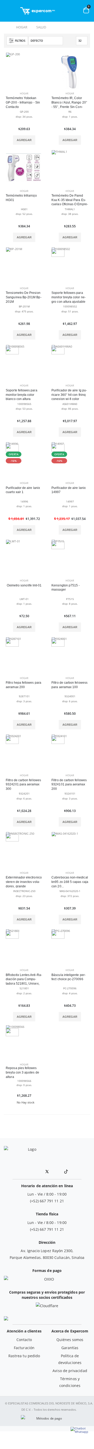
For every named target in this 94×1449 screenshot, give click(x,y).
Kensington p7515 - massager (65, 588)
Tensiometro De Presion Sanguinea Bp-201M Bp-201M (23, 297)
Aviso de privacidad (69, 1370)
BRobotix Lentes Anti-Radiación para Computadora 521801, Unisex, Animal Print (24, 981)
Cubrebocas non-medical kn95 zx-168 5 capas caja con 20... (69, 882)
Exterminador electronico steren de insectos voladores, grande (24, 882)
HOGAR (21, 27)
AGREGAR (24, 140)
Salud (41, 27)
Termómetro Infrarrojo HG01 (21, 198)
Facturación (24, 1347)
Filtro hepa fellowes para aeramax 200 (23, 685)
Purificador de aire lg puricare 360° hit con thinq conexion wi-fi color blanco (69, 397)
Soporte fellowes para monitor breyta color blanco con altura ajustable (21, 397)
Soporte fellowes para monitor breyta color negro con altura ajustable (68, 297)
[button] (66, 12)
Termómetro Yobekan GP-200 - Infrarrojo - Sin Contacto (23, 102)
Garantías (70, 1347)
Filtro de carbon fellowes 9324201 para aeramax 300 (23, 784)
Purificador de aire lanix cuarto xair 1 (23, 490)
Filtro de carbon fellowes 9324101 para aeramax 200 (69, 784)
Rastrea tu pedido (24, 1355)
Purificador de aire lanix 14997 (68, 490)
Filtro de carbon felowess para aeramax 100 (69, 685)
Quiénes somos (70, 1339)
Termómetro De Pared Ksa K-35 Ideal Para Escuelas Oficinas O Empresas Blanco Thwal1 (69, 202)
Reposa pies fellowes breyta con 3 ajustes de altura (22, 1072)
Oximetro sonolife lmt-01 (24, 585)
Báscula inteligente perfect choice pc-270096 (68, 977)
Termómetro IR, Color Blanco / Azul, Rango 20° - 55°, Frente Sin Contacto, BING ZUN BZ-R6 (69, 104)
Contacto (24, 1339)
